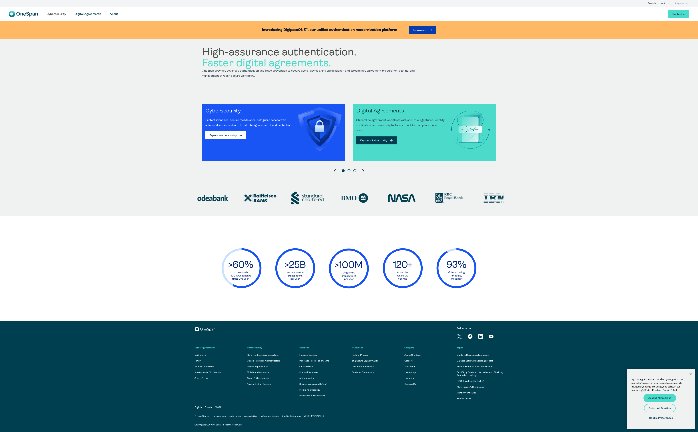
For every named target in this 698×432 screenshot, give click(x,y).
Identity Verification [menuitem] (204, 366)
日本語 (218, 407)
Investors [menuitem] (409, 378)
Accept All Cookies (659, 398)
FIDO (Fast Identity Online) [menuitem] (470, 381)
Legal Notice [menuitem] (235, 416)
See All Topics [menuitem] (464, 398)
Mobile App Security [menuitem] (257, 366)
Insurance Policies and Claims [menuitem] (314, 361)
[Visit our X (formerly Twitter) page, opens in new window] (462, 337)
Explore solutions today (223, 135)
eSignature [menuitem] (200, 355)
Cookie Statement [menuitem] (291, 416)
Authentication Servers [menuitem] (259, 384)
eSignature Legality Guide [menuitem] (365, 361)
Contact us (678, 14)
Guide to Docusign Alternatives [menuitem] (473, 355)
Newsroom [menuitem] (410, 366)
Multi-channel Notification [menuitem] (207, 372)
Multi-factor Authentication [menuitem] (471, 387)
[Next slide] (363, 170)
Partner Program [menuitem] (360, 355)
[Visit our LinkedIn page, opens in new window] (483, 337)
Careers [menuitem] (408, 361)
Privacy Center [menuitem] (202, 416)
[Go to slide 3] (354, 170)
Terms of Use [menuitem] (219, 416)
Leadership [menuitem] (410, 372)
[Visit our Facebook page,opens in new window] (472, 337)
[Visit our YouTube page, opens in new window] (493, 337)
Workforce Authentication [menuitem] (312, 395)
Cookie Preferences (314, 416)
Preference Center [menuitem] (269, 416)
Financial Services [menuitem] (308, 355)
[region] (349, 109)
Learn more (419, 30)
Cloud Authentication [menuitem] (258, 378)
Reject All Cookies (660, 408)
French (208, 407)
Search (652, 3)
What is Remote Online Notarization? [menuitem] (475, 366)
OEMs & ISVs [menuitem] (306, 366)
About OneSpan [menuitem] (412, 355)
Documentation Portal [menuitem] (363, 366)
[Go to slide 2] (349, 170)
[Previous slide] (335, 170)
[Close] (691, 374)
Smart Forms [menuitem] (201, 378)
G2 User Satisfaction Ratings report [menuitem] (475, 361)
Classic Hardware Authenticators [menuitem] (263, 361)
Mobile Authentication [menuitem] (258, 372)
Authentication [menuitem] (306, 378)
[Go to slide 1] (343, 170)
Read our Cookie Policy (664, 390)
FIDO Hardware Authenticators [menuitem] (262, 355)
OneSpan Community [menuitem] (363, 372)
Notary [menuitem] (197, 361)
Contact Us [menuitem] (410, 384)
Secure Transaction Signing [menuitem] (313, 384)
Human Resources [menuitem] (308, 372)
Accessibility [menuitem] (250, 416)
